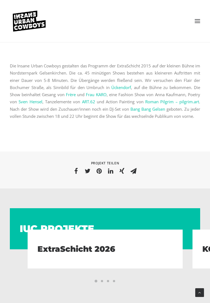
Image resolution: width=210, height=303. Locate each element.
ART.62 (88, 101)
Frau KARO (96, 94)
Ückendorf (121, 87)
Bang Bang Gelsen (147, 109)
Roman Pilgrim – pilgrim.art (172, 101)
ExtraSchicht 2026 (76, 249)
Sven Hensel (30, 101)
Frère (71, 94)
